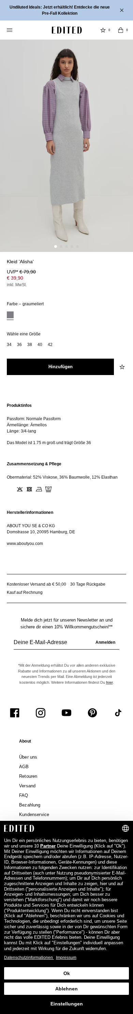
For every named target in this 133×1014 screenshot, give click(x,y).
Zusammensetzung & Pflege (34, 464)
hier (109, 682)
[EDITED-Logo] (67, 30)
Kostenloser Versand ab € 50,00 (36, 584)
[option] (10, 315)
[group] (66, 645)
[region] (66, 424)
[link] (25, 742)
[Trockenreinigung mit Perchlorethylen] (48, 489)
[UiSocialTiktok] (118, 712)
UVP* (21, 271)
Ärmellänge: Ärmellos (27, 425)
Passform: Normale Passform (34, 418)
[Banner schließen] (122, 10)
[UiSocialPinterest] (92, 712)
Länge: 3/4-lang (21, 431)
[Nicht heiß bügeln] (38, 489)
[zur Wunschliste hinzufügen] (122, 367)
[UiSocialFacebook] (14, 712)
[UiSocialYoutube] (66, 712)
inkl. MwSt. (17, 284)
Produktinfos (19, 405)
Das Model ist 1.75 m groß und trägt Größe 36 (49, 442)
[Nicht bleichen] (19, 489)
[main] (66, 474)
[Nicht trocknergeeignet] (29, 489)
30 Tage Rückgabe (87, 584)
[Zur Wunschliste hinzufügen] (122, 265)
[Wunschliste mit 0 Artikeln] (103, 30)
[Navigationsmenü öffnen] (10, 30)
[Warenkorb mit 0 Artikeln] (120, 30)
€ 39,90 (15, 278)
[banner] (66, 10)
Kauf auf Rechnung (25, 592)
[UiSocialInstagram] (40, 712)
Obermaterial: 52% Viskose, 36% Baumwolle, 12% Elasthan (62, 477)
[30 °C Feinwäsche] (10, 489)
